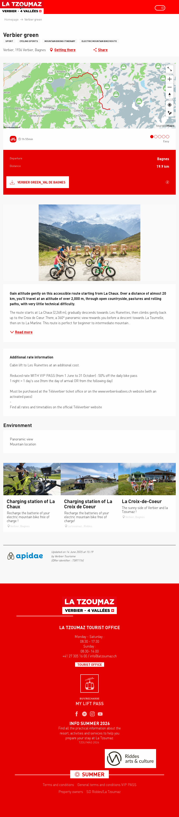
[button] (22, 7)
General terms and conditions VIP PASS (106, 784)
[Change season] (161, 7)
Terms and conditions (58, 784)
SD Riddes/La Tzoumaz (103, 791)
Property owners (71, 791)
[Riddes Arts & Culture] (130, 758)
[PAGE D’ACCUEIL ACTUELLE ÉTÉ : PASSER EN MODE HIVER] (160, 7)
